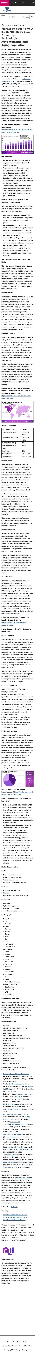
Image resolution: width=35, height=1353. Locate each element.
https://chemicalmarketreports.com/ (16, 1217)
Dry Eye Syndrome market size (16, 1084)
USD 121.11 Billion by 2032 (24, 1149)
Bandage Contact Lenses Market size (16, 1074)
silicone (21, 694)
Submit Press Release (10, 1346)
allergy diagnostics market (20, 1124)
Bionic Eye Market (9, 1104)
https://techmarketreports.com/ (14, 1220)
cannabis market (12, 1154)
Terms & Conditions (25, 1346)
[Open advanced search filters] (27, 17)
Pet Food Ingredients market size (14, 1114)
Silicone (6, 893)
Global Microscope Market (12, 1134)
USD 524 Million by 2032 (16, 1109)
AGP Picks (4, 3)
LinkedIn (14, 1207)
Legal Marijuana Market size (13, 1147)
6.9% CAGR (24, 1099)
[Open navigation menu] (3, 17)
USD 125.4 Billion (16, 1096)
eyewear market (22, 1094)
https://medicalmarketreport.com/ (15, 1215)
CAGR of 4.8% (15, 1122)
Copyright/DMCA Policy (12, 1350)
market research (23, 1178)
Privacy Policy (27, 1350)
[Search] (23, 17)
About (9, 1342)
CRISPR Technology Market (12, 1162)
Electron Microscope (11, 1137)
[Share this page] (32, 17)
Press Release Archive (20, 1342)
